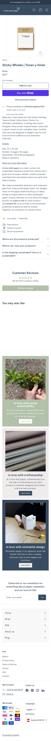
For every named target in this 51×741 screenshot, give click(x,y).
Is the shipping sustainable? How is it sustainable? (21, 254)
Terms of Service (9, 664)
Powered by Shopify (10, 735)
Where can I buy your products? (19, 245)
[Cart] (40, 10)
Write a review (25, 288)
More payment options (25, 99)
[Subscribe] (42, 597)
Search (5, 656)
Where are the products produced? (20, 239)
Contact (5, 676)
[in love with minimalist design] (25, 523)
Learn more (25, 421)
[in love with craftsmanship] (25, 451)
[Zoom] (40, 52)
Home (4, 60)
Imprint (5, 668)
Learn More (25, 565)
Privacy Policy (8, 660)
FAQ (4, 672)
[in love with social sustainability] (25, 379)
